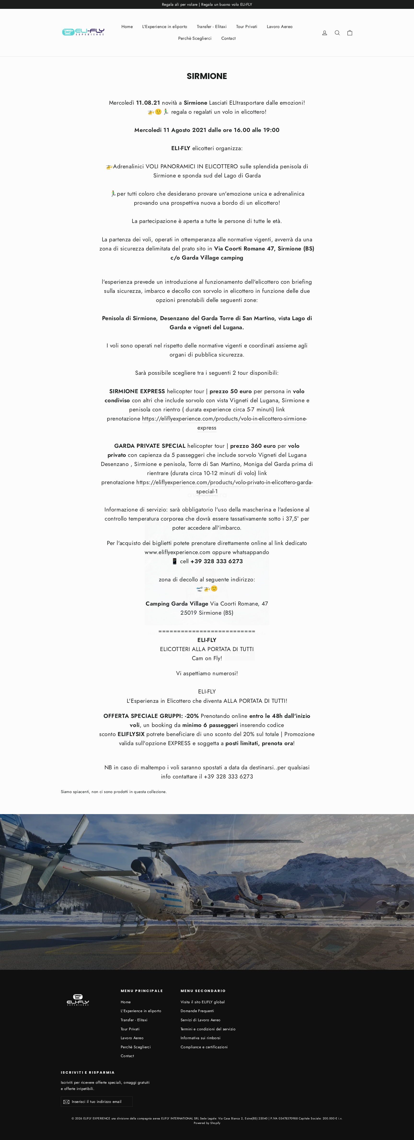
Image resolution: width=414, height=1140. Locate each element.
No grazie (207, 661)
